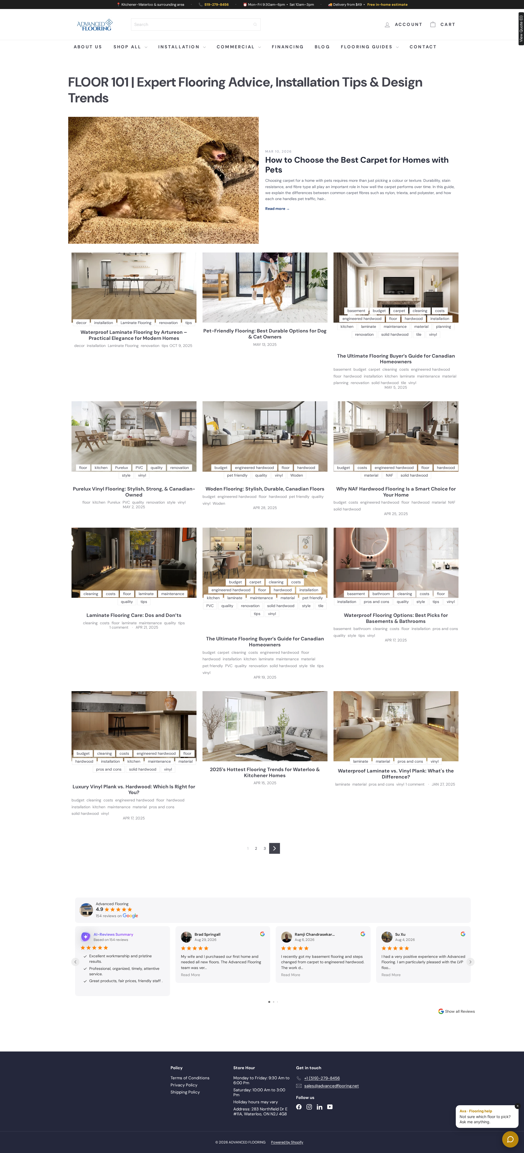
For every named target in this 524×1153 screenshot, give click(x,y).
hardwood (353, 376)
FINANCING (288, 47)
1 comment (119, 627)
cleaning (389, 369)
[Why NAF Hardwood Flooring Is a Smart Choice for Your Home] (396, 436)
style (171, 502)
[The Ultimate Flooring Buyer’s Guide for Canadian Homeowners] (396, 287)
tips (165, 345)
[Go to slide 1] (269, 1002)
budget (359, 369)
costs (404, 369)
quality (138, 502)
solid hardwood (385, 383)
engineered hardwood (430, 369)
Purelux (114, 502)
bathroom (362, 628)
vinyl (412, 383)
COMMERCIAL (237, 47)
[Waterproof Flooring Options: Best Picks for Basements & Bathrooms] (396, 563)
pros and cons (445, 628)
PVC (126, 502)
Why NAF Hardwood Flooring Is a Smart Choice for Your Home (396, 492)
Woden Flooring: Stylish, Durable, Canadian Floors (265, 489)
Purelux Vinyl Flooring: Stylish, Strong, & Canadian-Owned (134, 492)
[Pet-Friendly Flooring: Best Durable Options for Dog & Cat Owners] (265, 287)
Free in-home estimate (387, 4)
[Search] (255, 24)
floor (337, 376)
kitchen (391, 376)
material (449, 376)
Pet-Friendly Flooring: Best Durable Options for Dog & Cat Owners (265, 334)
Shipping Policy (185, 1092)
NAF (451, 502)
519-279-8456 (216, 4)
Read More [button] (190, 974)
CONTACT (423, 47)
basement (342, 369)
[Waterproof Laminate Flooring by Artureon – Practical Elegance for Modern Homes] (134, 287)
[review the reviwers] (262, 934)
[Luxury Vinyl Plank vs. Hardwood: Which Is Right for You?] (134, 726)
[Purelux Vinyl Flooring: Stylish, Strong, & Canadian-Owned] (134, 436)
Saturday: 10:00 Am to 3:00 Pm (259, 1092)
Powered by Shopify (287, 1142)
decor (79, 345)
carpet (374, 369)
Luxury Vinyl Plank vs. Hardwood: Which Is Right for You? (134, 790)
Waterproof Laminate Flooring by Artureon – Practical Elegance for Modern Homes (134, 335)
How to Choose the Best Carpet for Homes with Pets (357, 164)
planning (341, 383)
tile (403, 383)
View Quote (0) (521, 29)
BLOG (322, 47)
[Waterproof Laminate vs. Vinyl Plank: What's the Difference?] (396, 726)
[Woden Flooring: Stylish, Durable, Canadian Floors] (265, 436)
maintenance (428, 376)
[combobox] (196, 24)
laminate (407, 376)
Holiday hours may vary (255, 1102)
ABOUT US (88, 47)
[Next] (274, 848)
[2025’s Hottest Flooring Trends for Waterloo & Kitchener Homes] (265, 726)
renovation (150, 345)
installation (96, 345)
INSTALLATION (180, 47)
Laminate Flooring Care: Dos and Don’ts (134, 616)
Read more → (277, 208)
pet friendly (299, 496)
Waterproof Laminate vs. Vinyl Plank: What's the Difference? (396, 774)
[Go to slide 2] (273, 1002)
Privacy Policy (184, 1085)
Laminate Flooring (123, 345)
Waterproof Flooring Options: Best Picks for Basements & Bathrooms (396, 618)
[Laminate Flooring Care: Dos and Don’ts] (134, 563)
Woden (219, 503)
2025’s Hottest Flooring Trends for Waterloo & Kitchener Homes (265, 772)
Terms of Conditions (190, 1078)
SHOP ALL (129, 47)
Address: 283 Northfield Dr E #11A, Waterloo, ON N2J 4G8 (260, 1111)
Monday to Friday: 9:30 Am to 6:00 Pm (261, 1080)
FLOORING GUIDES (368, 47)
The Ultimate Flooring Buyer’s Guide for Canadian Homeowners (396, 359)
